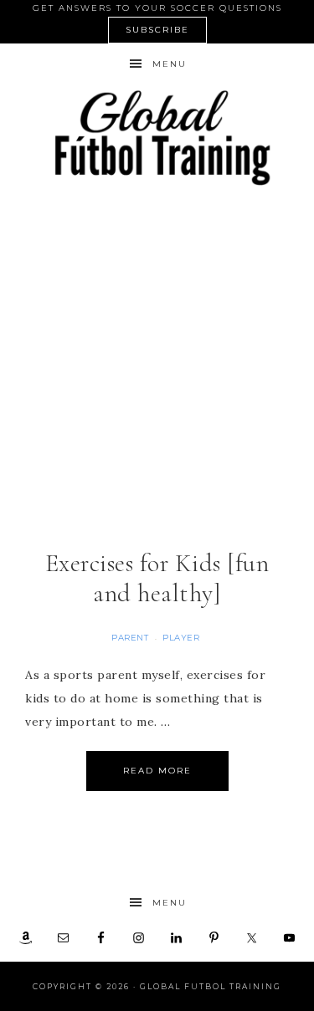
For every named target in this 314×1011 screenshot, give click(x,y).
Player (180, 637)
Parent (129, 637)
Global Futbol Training (157, 137)
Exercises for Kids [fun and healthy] (157, 578)
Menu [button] (169, 64)
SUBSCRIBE (157, 29)
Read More (157, 770)
